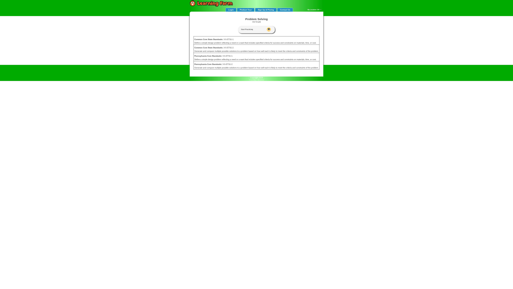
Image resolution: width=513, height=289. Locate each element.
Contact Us (285, 10)
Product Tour (246, 10)
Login (231, 10)
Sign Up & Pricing (266, 10)
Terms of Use (261, 80)
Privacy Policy (252, 80)
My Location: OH (314, 9)
